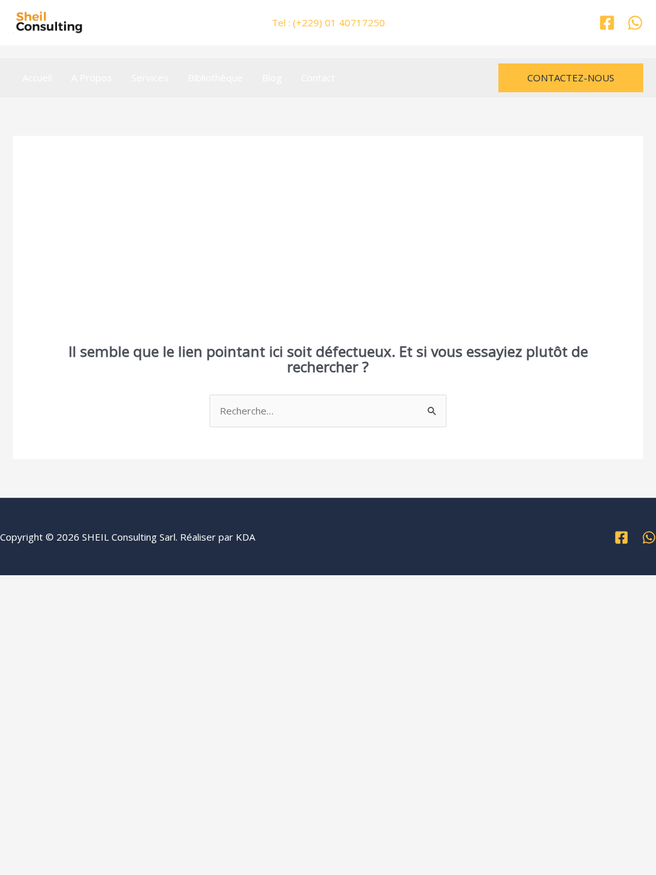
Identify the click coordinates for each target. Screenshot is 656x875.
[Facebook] (607, 23)
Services (149, 77)
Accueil (37, 77)
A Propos (91, 77)
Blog (272, 77)
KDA (245, 536)
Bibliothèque (215, 77)
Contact (318, 77)
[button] (570, 77)
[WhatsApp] (635, 23)
